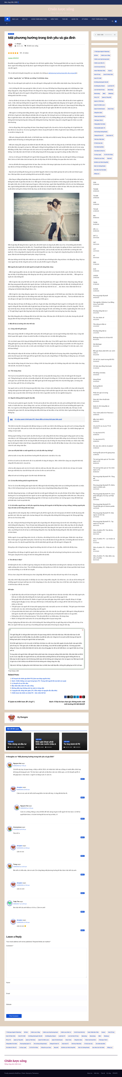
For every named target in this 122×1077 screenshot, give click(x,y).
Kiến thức (54, 19)
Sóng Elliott (97, 379)
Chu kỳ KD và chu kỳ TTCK (102, 426)
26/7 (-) (95, 235)
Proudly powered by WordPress (12, 1073)
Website (8, 1004)
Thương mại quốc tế (99, 128)
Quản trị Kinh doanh (99, 108)
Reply (82, 778)
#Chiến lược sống (32, 46)
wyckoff (109, 158)
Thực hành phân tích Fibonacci (103, 412)
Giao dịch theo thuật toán (101, 399)
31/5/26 (95, 289)
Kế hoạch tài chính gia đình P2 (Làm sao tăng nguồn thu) (31, 678)
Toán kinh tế (109, 135)
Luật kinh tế (111, 86)
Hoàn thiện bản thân (39, 19)
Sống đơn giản (98, 112)
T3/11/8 (95, 209)
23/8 (94, 182)
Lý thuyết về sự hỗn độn (20, 683)
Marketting (97, 93)
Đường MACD (98, 386)
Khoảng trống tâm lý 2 (100, 311)
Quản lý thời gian (99, 101)
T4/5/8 (95, 222)
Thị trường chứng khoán (100, 131)
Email (8, 993)
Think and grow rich (99, 116)
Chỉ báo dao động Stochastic (102, 366)
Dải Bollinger (97, 344)
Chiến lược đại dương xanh (101, 59)
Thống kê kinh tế (98, 135)
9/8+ (94, 216)
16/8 (94, 202)
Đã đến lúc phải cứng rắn (101, 162)
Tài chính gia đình (99, 147)
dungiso (19, 787)
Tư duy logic (97, 154)
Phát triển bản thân (99, 19)
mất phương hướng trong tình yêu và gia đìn (62, 73)
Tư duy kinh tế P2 (72, 744)
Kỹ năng (85, 19)
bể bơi (96, 55)
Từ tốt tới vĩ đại (108, 154)
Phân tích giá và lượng (100, 393)
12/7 (94, 249)
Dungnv (19, 43)
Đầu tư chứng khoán (99, 166)
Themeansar (35, 1073)
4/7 (94, 255)
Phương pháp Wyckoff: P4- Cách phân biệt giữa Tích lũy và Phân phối (104, 495)
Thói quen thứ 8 (98, 120)
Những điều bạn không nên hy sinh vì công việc (28, 688)
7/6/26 (95, 282)
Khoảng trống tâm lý (99, 331)
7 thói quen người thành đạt (101, 51)
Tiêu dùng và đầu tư (17, 744)
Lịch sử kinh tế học (99, 89)
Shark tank (111, 108)
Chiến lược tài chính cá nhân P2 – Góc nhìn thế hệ (29, 693)
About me (89, 1073)
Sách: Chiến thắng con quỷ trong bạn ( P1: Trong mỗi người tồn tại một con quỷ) (39, 681)
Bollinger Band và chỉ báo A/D (103, 337)
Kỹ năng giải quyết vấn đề (101, 82)
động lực (96, 173)
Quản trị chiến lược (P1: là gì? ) (22, 702)
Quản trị (75, 19)
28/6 (94, 262)
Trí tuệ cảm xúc (98, 143)
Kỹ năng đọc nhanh (99, 86)
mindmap (111, 93)
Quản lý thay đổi (106, 97)
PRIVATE (115, 1073)
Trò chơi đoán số (98, 317)
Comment (9, 946)
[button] (112, 21)
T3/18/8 (95, 196)
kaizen (110, 70)
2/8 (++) (95, 229)
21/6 (94, 269)
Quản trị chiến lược (99, 105)
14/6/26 (95, 275)
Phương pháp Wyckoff (100, 295)
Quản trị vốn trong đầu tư (101, 406)
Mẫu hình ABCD (98, 419)
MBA (104, 93)
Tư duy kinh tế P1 (99, 439)
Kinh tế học (97, 74)
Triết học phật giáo (99, 139)
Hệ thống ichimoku (99, 373)
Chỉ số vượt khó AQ (99, 66)
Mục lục (15, 19)
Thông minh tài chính (99, 124)
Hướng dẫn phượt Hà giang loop (104, 452)
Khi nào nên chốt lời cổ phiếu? (103, 446)
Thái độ (65, 19)
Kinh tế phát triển (108, 74)
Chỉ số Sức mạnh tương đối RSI (103, 359)
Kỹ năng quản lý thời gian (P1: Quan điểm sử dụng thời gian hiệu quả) (38, 419)
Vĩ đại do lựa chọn (99, 158)
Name (8, 982)
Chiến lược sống (61, 9)
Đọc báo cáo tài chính (100, 170)
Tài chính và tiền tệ (99, 150)
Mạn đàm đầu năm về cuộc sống (23, 686)
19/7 (94, 242)
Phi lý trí (96, 97)
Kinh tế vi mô (97, 78)
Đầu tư (24, 19)
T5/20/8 (95, 189)
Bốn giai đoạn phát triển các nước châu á (46, 743)
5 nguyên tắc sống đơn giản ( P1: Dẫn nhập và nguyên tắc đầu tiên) (34, 690)
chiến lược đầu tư (99, 63)
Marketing (110, 89)
